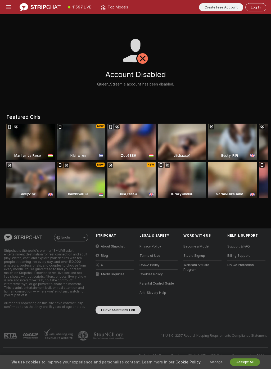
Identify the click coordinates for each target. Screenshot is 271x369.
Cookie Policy (187, 362)
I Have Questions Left (118, 310)
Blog (104, 256)
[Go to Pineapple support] (83, 336)
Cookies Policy (151, 274)
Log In (256, 7)
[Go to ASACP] (30, 336)
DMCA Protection (240, 265)
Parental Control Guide (156, 283)
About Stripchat (113, 246)
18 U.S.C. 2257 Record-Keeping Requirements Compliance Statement (214, 336)
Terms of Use (149, 256)
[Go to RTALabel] (11, 335)
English (67, 237)
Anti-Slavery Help (152, 293)
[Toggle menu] (8, 7)
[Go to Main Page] (40, 7)
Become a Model (196, 246)
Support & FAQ (238, 246)
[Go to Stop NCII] (109, 335)
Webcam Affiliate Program (196, 267)
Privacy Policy (150, 246)
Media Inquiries (112, 274)
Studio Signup (194, 256)
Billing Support (238, 256)
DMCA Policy (149, 265)
